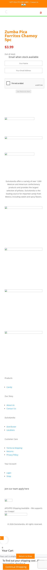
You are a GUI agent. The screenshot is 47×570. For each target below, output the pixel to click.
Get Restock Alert (23, 91)
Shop (9, 476)
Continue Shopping (16, 566)
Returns (10, 451)
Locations (11, 430)
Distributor (11, 426)
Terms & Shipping (14, 448)
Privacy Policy (12, 455)
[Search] (4, 11)
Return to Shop (25, 556)
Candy (9, 387)
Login (9, 473)
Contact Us (11, 408)
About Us (10, 405)
